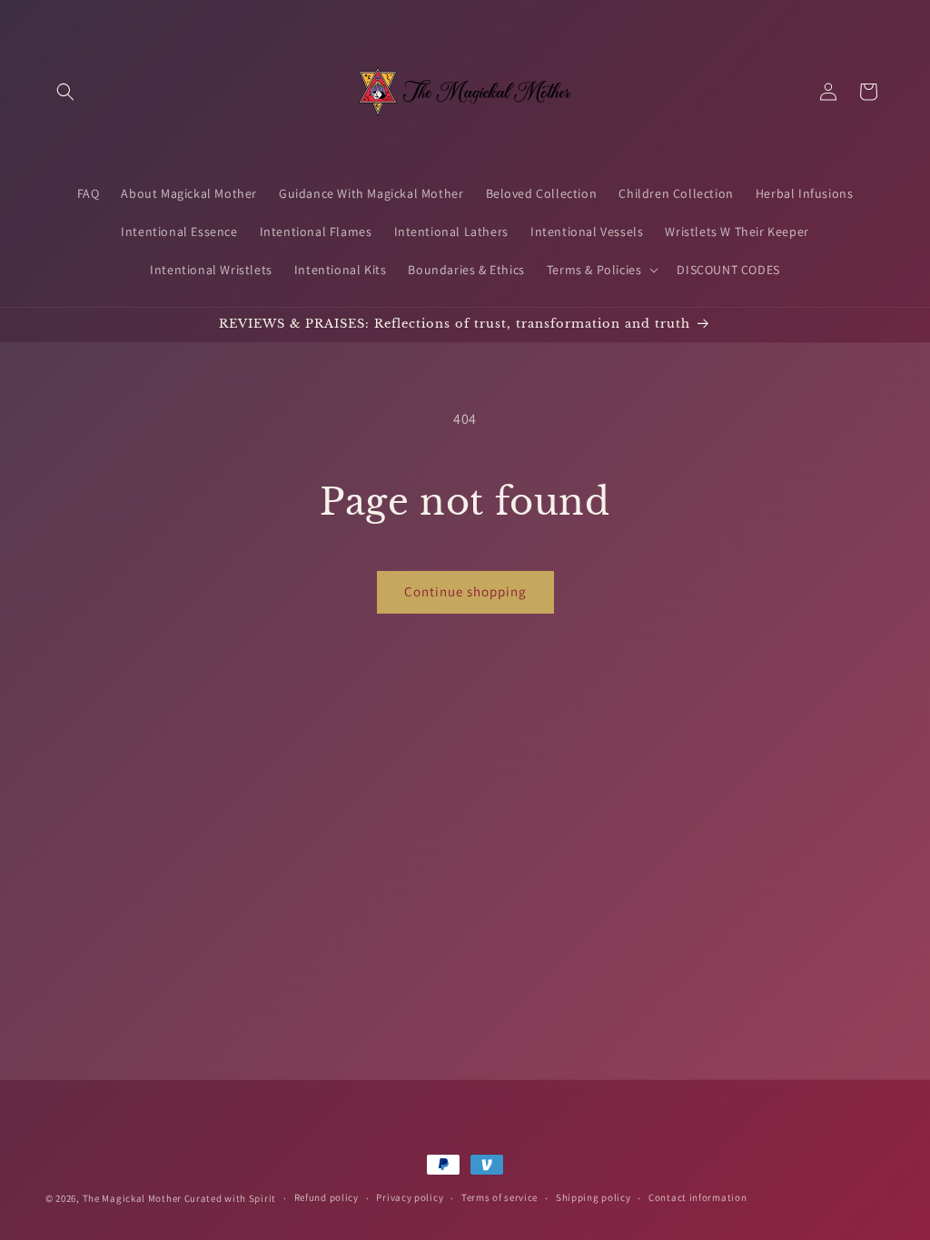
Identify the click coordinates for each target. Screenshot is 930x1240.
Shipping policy (593, 1197)
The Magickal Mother (133, 1198)
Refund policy (326, 1197)
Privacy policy (409, 1197)
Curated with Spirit (230, 1198)
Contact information (697, 1197)
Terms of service (499, 1197)
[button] (65, 92)
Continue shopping (465, 591)
